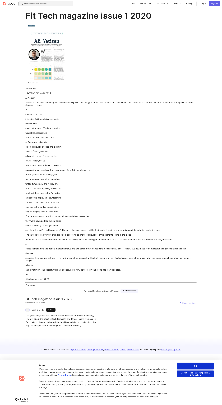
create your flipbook (171, 349)
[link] (133, 3)
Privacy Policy (64, 375)
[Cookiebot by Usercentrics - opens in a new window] (22, 400)
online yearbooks (95, 349)
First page (30, 285)
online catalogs (111, 349)
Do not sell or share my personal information (195, 374)
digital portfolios (78, 349)
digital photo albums (129, 349)
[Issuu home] (9, 3)
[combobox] (48, 3)
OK (195, 366)
